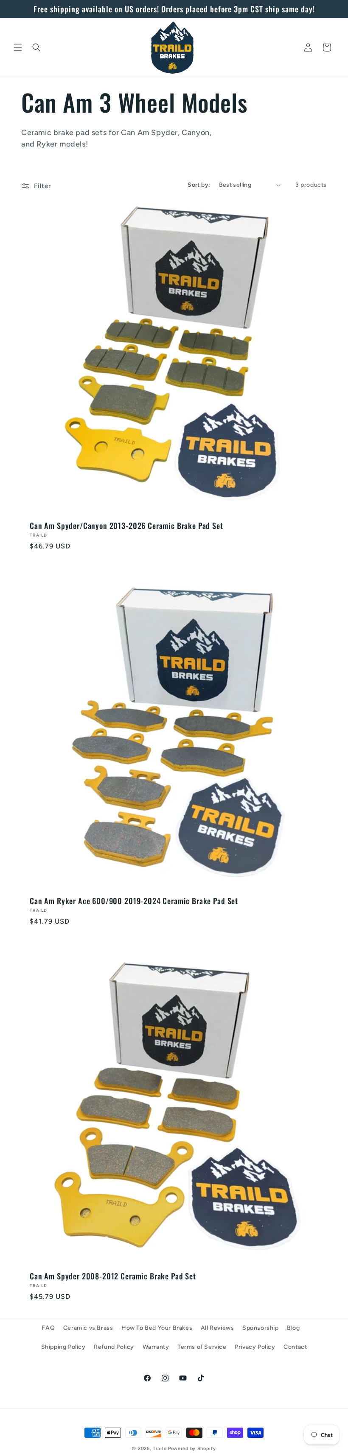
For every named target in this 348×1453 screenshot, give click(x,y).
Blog (293, 1327)
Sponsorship (260, 1327)
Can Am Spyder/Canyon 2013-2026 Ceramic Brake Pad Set (126, 525)
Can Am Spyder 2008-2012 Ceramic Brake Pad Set (113, 1276)
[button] (17, 47)
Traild (159, 1448)
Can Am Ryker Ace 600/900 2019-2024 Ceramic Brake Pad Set (134, 900)
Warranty (156, 1347)
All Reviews (217, 1327)
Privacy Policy (255, 1347)
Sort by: (199, 184)
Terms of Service (202, 1347)
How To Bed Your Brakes (156, 1327)
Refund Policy (114, 1347)
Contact (295, 1347)
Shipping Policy (63, 1347)
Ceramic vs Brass (88, 1327)
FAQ (48, 1327)
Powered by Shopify (192, 1448)
